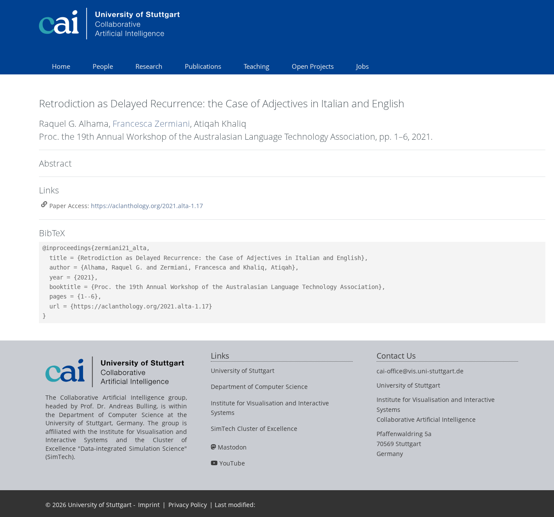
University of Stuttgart (242, 370)
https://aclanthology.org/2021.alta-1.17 (147, 206)
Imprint (149, 505)
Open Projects (313, 66)
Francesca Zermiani (151, 123)
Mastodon (232, 447)
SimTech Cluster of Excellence (254, 428)
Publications (203, 66)
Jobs (362, 66)
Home (61, 66)
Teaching (256, 66)
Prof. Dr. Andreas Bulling (119, 406)
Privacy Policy (187, 505)
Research (148, 66)
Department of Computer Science (259, 386)
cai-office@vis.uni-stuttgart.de (420, 371)
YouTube (232, 463)
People (103, 66)
